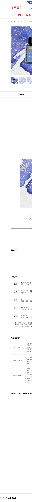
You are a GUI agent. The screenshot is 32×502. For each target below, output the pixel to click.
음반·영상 (28, 15)
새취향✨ (20, 15)
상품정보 (21, 94)
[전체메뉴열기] (13, 15)
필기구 (15, 21)
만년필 (23, 21)
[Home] (11, 21)
